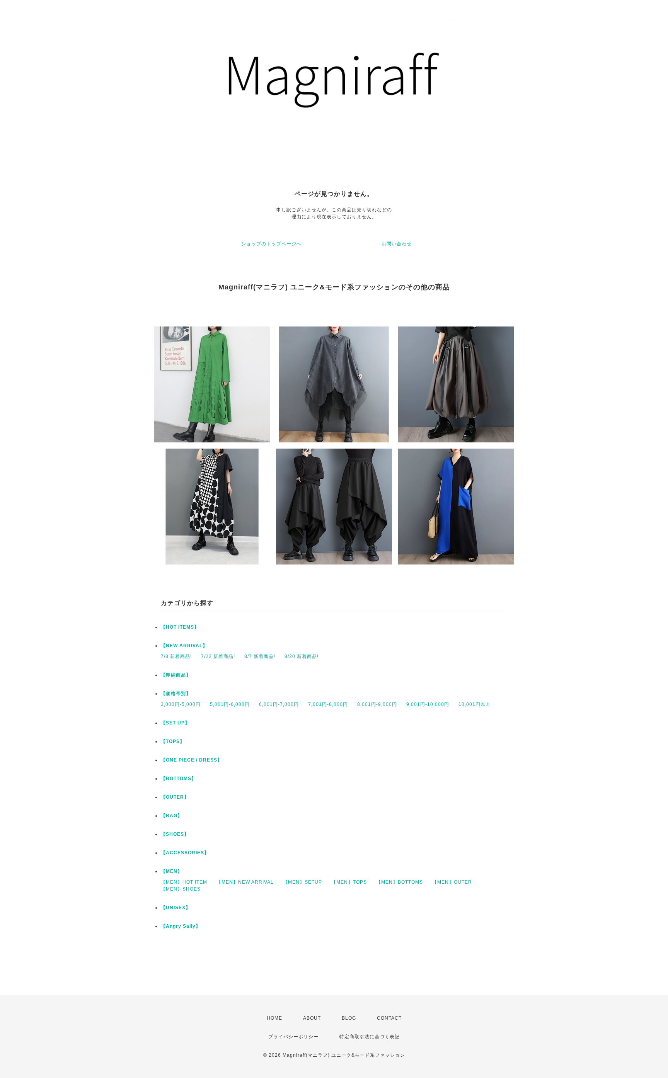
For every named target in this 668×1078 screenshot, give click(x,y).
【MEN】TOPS (349, 882)
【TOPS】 (173, 741)
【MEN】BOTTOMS (399, 882)
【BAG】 (171, 815)
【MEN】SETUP (302, 882)
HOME (274, 1018)
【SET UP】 (175, 723)
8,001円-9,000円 (377, 704)
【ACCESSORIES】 (185, 852)
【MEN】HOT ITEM (184, 882)
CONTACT (389, 1018)
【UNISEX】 (176, 907)
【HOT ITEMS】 (180, 627)
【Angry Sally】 (181, 926)
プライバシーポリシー (293, 1036)
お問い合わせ (397, 244)
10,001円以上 (474, 704)
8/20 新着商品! (302, 656)
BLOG (349, 1018)
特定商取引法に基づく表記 (369, 1036)
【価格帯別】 (176, 693)
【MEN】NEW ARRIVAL (245, 882)
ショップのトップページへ (271, 244)
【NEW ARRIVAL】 (184, 645)
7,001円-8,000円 (328, 704)
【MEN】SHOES (181, 889)
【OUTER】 (175, 797)
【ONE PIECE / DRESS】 (191, 760)
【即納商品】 (176, 675)
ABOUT (312, 1018)
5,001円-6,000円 (230, 704)
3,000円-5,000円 (181, 704)
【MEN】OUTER (452, 882)
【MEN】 (171, 871)
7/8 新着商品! (176, 656)
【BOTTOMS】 (178, 778)
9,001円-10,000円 (427, 704)
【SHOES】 (175, 834)
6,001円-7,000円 (279, 704)
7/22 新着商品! (218, 656)
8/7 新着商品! (259, 656)
